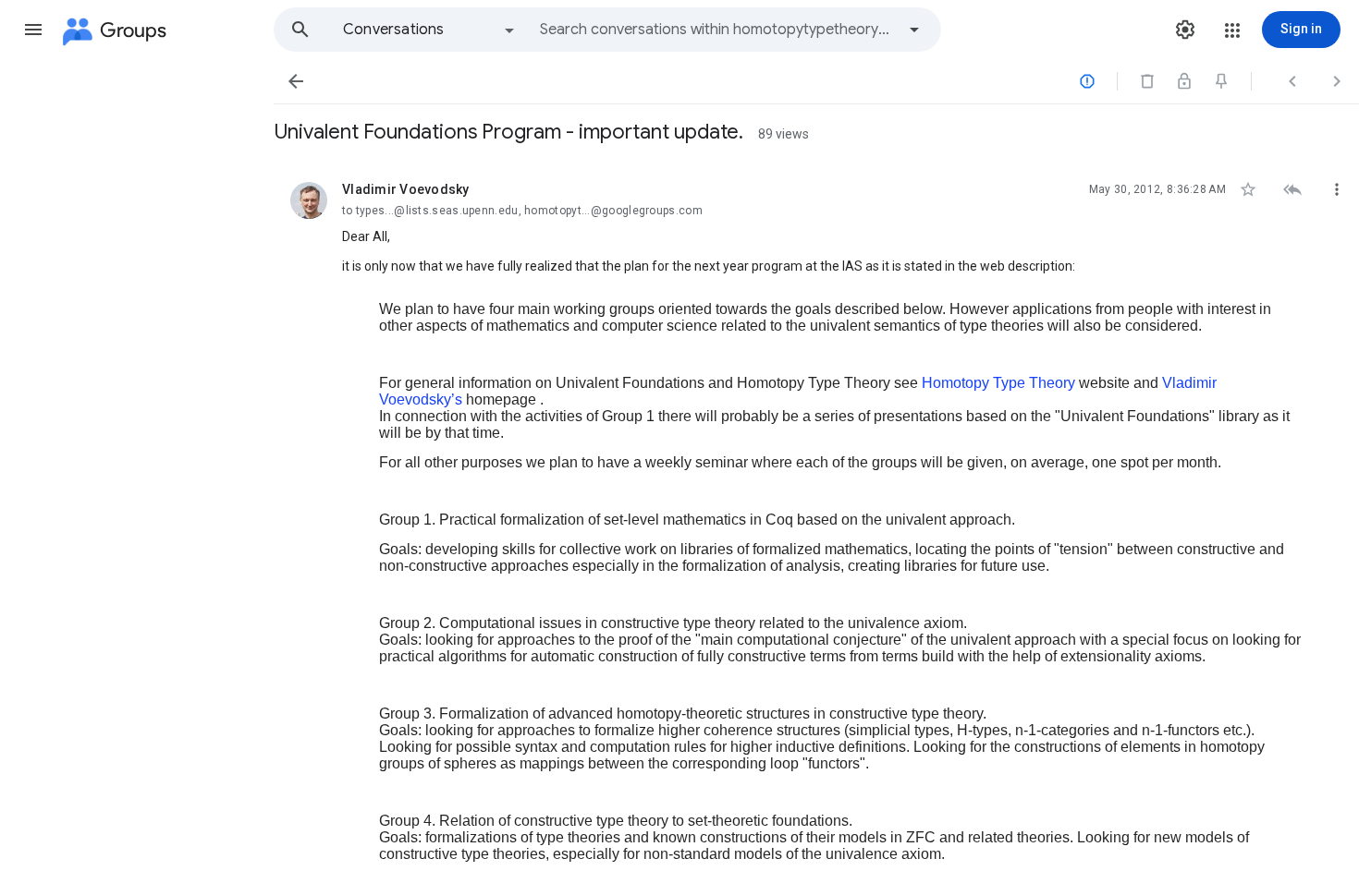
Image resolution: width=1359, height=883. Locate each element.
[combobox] (717, 29)
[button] (33, 29)
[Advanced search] (914, 29)
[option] (430, 29)
